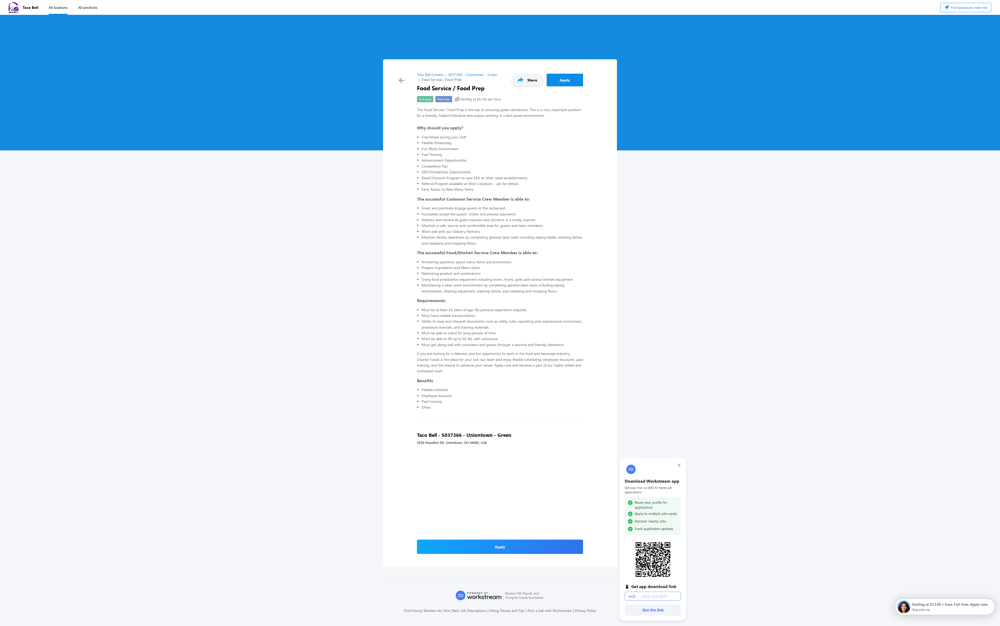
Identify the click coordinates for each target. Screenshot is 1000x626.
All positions (87, 7)
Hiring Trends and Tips (507, 610)
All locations (58, 7)
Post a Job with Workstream (550, 610)
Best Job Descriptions (469, 610)
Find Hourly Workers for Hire (427, 610)
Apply (565, 80)
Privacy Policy (585, 610)
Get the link (653, 609)
